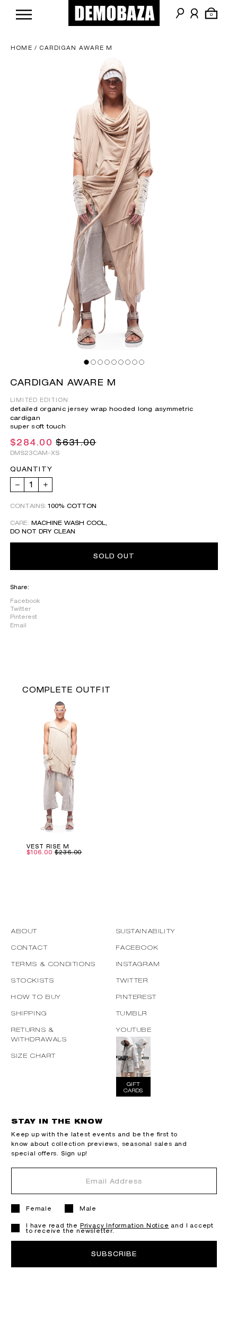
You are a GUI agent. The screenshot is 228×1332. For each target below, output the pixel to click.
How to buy (36, 997)
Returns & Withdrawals (39, 1034)
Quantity (31, 469)
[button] (24, 13)
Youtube (134, 1029)
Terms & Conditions (53, 964)
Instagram (138, 964)
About (24, 931)
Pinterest (23, 617)
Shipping (29, 1013)
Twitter (20, 609)
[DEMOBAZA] (114, 13)
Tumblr (132, 1013)
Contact (29, 947)
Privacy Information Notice (124, 1225)
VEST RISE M (48, 846)
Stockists (32, 980)
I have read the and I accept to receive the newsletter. (120, 1228)
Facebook (25, 601)
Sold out (114, 556)
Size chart (33, 1055)
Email (18, 625)
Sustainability (146, 931)
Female (39, 1208)
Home (21, 48)
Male (88, 1208)
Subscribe (114, 1254)
